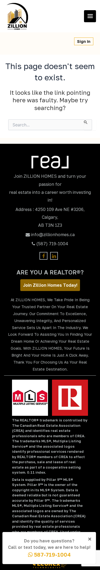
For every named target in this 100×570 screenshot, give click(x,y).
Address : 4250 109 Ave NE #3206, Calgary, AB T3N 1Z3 (50, 217)
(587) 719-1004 (52, 243)
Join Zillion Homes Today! (50, 285)
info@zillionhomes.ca (53, 234)
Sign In (83, 41)
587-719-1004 (52, 554)
